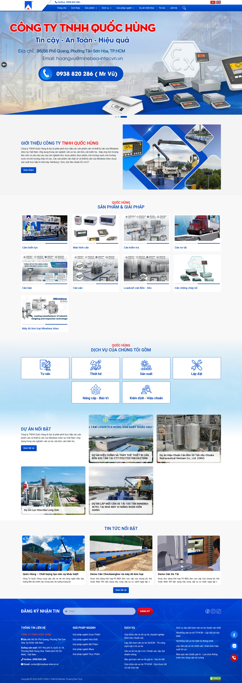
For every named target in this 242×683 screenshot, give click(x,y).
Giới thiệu (75, 8)
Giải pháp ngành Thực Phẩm (86, 654)
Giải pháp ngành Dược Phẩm (86, 634)
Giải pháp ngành (124, 8)
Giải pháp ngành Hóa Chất (85, 639)
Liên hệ (173, 8)
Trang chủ (62, 8)
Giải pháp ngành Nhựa (83, 649)
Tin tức (162, 8)
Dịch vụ (105, 8)
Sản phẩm (90, 8)
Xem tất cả (28, 448)
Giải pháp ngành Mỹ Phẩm (85, 644)
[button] (90, 8)
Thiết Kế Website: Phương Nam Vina (66, 679)
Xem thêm (28, 170)
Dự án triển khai (146, 8)
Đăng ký (145, 611)
